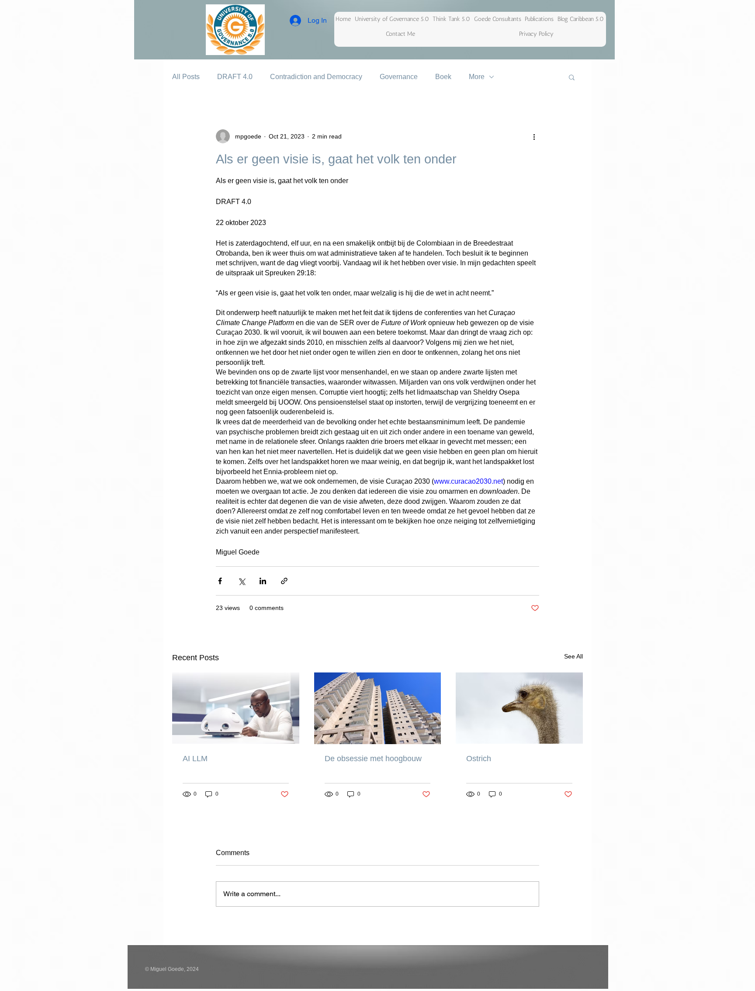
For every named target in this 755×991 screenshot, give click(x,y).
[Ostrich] (519, 708)
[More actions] (534, 136)
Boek (443, 76)
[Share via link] (284, 581)
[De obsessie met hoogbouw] (377, 708)
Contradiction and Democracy (316, 76)
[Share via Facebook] (220, 581)
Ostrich (478, 758)
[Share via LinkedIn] (263, 581)
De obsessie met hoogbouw (373, 758)
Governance (399, 76)
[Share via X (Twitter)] (241, 581)
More (477, 76)
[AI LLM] (235, 708)
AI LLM (195, 758)
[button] (572, 76)
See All (573, 656)
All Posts (186, 76)
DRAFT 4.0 (235, 76)
